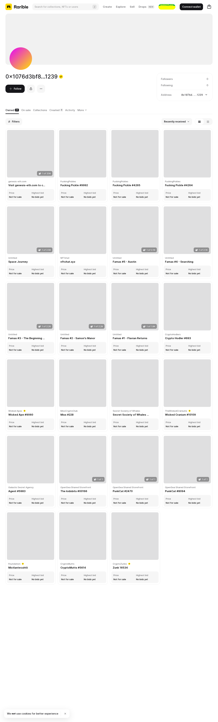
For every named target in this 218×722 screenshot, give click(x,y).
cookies (26, 713)
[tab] (12, 110)
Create (107, 6)
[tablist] (82, 110)
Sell (132, 6)
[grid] (109, 357)
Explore (121, 6)
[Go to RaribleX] (166, 7)
